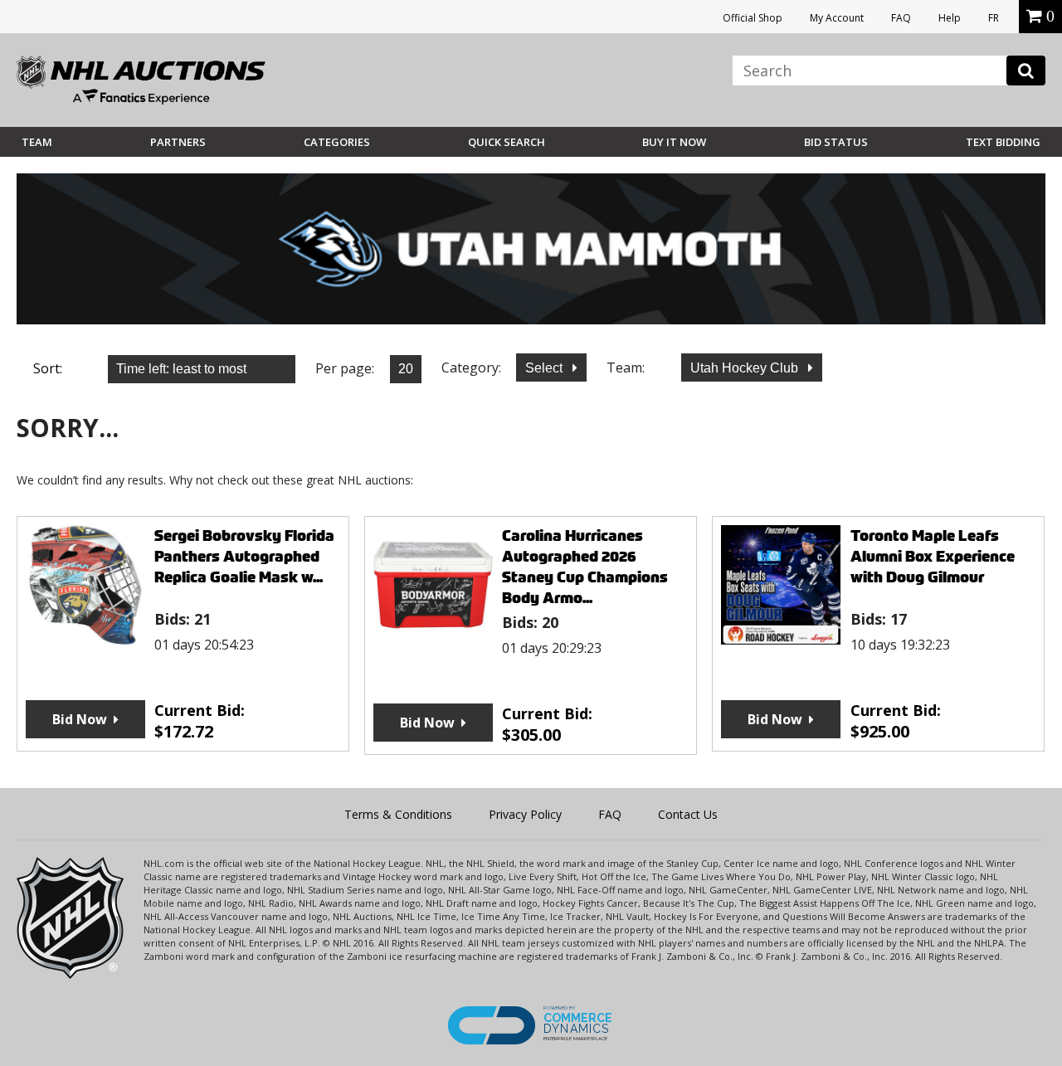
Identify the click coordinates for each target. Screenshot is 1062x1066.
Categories (337, 141)
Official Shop (752, 18)
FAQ (901, 18)
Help (949, 18)
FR (993, 18)
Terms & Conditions (398, 814)
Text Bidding (1003, 141)
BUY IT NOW (674, 141)
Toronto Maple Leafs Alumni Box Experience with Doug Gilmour (932, 556)
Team (37, 141)
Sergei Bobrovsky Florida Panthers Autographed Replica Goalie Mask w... (244, 556)
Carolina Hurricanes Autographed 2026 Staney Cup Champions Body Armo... (585, 566)
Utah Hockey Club (745, 368)
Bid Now (79, 719)
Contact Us (688, 814)
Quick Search (506, 141)
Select (545, 368)
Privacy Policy (525, 814)
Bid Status (836, 141)
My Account (837, 18)
